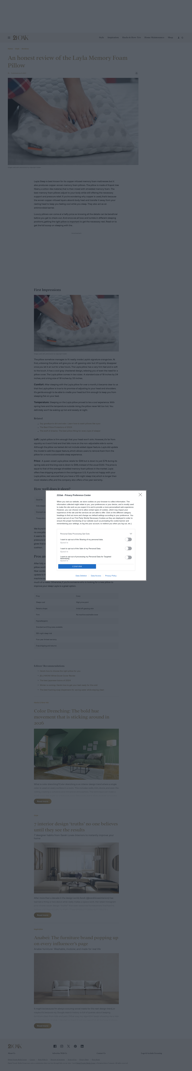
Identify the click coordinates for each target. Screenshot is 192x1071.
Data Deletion (81, 576)
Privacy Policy (111, 576)
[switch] (128, 539)
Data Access (96, 576)
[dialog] (96, 535)
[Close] (141, 495)
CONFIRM (77, 566)
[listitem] (96, 533)
